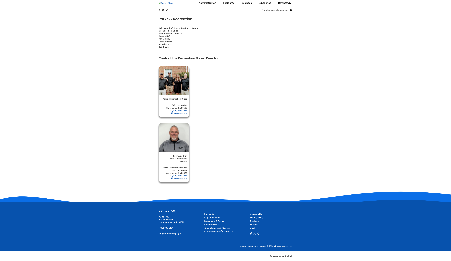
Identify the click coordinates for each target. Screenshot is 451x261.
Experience (265, 3)
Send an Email (180, 113)
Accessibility (256, 214)
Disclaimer (255, 221)
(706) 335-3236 (179, 110)
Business (247, 3)
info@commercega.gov (170, 233)
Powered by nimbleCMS (281, 256)
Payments (209, 214)
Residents (229, 3)
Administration (207, 3)
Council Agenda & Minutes (217, 228)
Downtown (284, 3)
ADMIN (253, 228)
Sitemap (254, 224)
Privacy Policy (256, 217)
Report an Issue (211, 224)
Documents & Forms (214, 221)
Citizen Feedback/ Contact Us (218, 231)
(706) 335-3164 (166, 228)
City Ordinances (212, 217)
